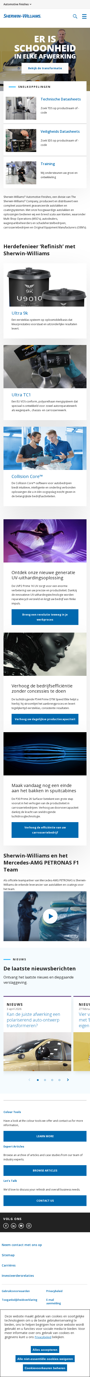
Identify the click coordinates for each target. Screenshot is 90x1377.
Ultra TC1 (21, 394)
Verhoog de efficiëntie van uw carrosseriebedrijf (45, 830)
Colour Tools (12, 1112)
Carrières (9, 1265)
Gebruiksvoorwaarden (12, 1291)
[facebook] (6, 1225)
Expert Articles (13, 1146)
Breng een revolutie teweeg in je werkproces (45, 617)
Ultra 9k (20, 313)
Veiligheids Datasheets (60, 131)
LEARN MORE (45, 1136)
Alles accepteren (45, 1349)
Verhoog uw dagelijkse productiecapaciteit (45, 719)
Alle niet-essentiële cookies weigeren (45, 1359)
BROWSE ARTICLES (45, 1170)
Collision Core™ (27, 476)
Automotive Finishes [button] (16, 4)
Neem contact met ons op (22, 1245)
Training (48, 163)
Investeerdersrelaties (18, 1275)
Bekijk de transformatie (45, 68)
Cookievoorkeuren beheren (45, 1368)
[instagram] (28, 1225)
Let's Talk (10, 1181)
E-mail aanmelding (53, 1301)
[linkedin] (13, 1225)
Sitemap (8, 1255)
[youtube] (21, 1225)
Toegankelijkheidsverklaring (12, 1300)
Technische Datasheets (61, 99)
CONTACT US (45, 1201)
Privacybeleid (54, 1291)
